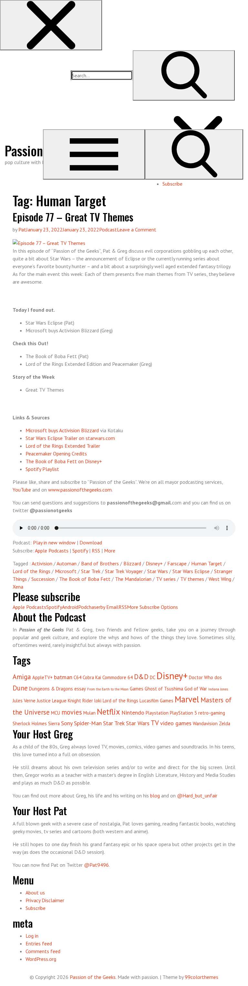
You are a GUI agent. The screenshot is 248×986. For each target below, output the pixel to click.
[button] (51, 25)
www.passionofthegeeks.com (80, 489)
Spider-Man (88, 723)
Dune (20, 688)
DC (152, 677)
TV (155, 722)
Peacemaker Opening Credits (56, 453)
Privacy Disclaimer (45, 900)
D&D (141, 676)
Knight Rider (80, 701)
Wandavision (205, 723)
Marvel (187, 699)
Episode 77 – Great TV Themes (73, 216)
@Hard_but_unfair (197, 795)
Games (136, 689)
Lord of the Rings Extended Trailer (63, 446)
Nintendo (132, 712)
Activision (42, 563)
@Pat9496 (96, 865)
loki (97, 701)
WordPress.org (41, 959)
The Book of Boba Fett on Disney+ (64, 461)
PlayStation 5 (183, 713)
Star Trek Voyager (124, 571)
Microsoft (66, 571)
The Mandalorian (133, 579)
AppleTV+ (42, 677)
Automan (67, 563)
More (109, 550)
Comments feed (43, 951)
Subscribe (172, 184)
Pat (22, 229)
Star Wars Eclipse (191, 571)
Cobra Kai (92, 677)
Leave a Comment (136, 229)
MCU (55, 713)
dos (218, 677)
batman (63, 677)
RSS (96, 550)
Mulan (89, 713)
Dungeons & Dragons (51, 689)
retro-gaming (211, 713)
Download (90, 542)
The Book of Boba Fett (84, 579)
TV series (166, 579)
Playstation (157, 713)
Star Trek (90, 571)
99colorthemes (201, 977)
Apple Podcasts (51, 550)
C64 (77, 677)
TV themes (192, 579)
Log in (32, 935)
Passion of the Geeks (93, 977)
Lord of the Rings (31, 571)
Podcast (108, 229)
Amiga (22, 676)
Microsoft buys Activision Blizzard (62, 430)
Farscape (177, 563)
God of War (195, 689)
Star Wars (157, 571)
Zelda (224, 723)
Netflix (108, 712)
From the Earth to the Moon (108, 689)
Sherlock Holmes (30, 723)
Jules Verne (24, 701)
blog (155, 795)
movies (71, 712)
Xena (18, 586)
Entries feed (39, 943)
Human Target (206, 563)
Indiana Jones (218, 689)
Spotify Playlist (42, 469)
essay (80, 689)
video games (175, 723)
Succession (43, 579)
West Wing (220, 579)
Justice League (52, 701)
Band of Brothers (100, 563)
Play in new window (54, 542)
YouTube (22, 489)
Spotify (80, 550)
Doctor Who (201, 677)
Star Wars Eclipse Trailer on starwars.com (70, 438)
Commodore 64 (117, 677)
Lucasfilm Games (156, 701)
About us (35, 892)
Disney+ (154, 563)
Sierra (54, 723)
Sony (67, 723)
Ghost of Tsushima (164, 689)
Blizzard (132, 563)
